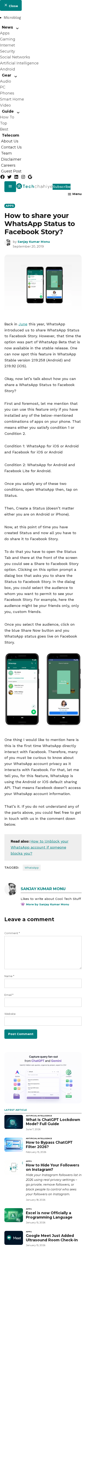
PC (2, 87)
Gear (6, 75)
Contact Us (11, 147)
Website (10, 1013)
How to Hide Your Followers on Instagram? (52, 1167)
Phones (7, 93)
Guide (8, 111)
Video (5, 105)
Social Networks (15, 57)
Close (13, 6)
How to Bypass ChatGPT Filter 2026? (49, 1144)
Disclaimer (11, 159)
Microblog (12, 17)
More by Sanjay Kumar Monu (47, 904)
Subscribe (62, 186)
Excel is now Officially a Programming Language (49, 1215)
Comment (12, 933)
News (7, 27)
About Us (9, 141)
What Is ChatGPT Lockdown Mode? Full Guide (53, 1121)
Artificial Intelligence (19, 63)
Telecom (10, 135)
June (23, 324)
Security (7, 51)
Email (8, 994)
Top (3, 123)
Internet (7, 45)
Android (7, 69)
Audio (5, 81)
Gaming (7, 39)
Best (4, 129)
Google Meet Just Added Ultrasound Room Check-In (52, 1237)
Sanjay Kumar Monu (34, 242)
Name (9, 976)
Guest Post (11, 171)
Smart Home (12, 99)
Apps (5, 33)
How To (7, 117)
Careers (8, 165)
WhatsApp (32, 867)
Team (6, 153)
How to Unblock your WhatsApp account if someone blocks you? (39, 847)
